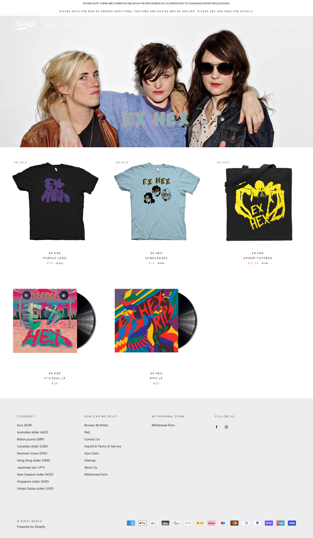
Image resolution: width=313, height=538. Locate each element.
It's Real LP (55, 378)
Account (257, 26)
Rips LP (156, 378)
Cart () (294, 25)
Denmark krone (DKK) (32, 453)
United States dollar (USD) (35, 488)
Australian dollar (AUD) (32, 432)
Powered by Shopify (31, 526)
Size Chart (91, 453)
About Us (90, 467)
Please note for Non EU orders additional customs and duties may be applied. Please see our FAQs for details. (156, 11)
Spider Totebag (258, 258)
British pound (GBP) (30, 439)
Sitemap (90, 460)
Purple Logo (55, 258)
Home (49, 25)
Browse (70, 25)
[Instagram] (226, 426)
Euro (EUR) (24, 425)
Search (275, 26)
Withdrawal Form (96, 474)
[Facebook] (216, 426)
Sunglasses (156, 258)
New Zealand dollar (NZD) (35, 474)
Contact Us (92, 439)
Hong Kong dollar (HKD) (33, 460)
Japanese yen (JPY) (31, 467)
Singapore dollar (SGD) (33, 481)
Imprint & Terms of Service (102, 446)
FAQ (87, 432)
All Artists (97, 25)
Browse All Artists (96, 425)
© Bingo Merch (29, 521)
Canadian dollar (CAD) (32, 446)
